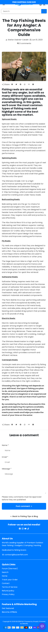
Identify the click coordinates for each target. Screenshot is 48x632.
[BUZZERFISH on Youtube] (25, 528)
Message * (6, 468)
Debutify (25, 624)
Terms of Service (9, 587)
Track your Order (10, 579)
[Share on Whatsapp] (24, 84)
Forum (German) (10, 568)
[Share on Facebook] (12, 84)
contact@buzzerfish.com (15, 554)
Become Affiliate (9, 612)
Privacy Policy (8, 594)
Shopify (35, 621)
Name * (5, 445)
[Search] (44, 11)
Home (4, 576)
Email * (5, 457)
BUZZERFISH (20, 621)
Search (5, 572)
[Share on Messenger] (33, 84)
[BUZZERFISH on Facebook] (20, 528)
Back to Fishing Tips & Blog (24, 516)
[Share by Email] (29, 84)
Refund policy (8, 590)
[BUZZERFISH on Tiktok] (28, 528)
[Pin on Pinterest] (20, 84)
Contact (6, 583)
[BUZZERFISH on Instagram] (23, 528)
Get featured (8, 608)
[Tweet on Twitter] (16, 84)
